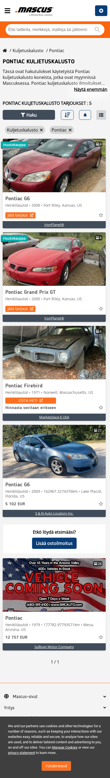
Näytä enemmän (90, 89)
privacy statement (21, 753)
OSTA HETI (28, 400)
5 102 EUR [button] (15, 504)
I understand (56, 766)
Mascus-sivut (25, 696)
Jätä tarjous (17, 215)
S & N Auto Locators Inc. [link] (54, 513)
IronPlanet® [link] (54, 224)
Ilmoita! (101, 10)
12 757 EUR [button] (16, 638)
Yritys (9, 708)
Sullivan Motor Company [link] (54, 646)
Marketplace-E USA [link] (54, 417)
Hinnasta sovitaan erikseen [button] (30, 408)
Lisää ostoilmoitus (54, 543)
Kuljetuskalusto (28, 50)
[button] (29, 115)
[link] (54, 165)
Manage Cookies (64, 747)
